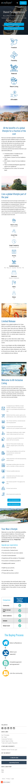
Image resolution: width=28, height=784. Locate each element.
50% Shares (14, 28)
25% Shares (14, 24)
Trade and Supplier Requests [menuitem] (9, 743)
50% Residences (14, 504)
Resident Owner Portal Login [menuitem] (9, 749)
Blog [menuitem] (2, 770)
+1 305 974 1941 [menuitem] (14, 757)
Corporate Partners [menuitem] (6, 739)
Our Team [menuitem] (4, 737)
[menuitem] (3, 728)
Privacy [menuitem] (8, 778)
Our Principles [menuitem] (5, 735)
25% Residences (14, 500)
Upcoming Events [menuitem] (14, 762)
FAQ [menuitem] (2, 772)
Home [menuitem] (3, 778)
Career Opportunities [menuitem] (7, 741)
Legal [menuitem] (12, 778)
